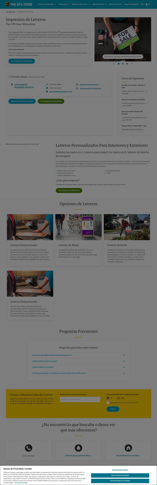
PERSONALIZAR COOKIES (120, 470)
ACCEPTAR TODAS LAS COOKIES (120, 481)
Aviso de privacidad (21, 483)
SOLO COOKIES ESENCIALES (120, 475)
